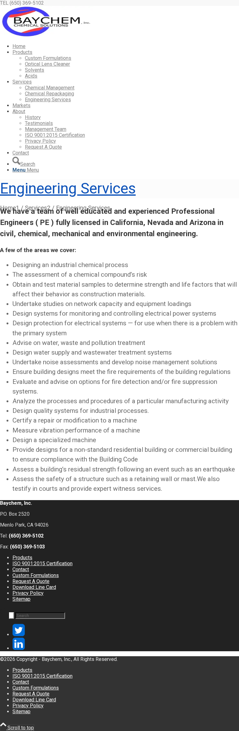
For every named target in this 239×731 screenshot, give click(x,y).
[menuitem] (125, 46)
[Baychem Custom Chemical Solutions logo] (46, 35)
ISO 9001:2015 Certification (42, 563)
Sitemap (21, 599)
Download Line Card (34, 587)
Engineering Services (68, 188)
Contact (20, 569)
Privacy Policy (28, 593)
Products (22, 558)
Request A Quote (30, 581)
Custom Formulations (35, 575)
